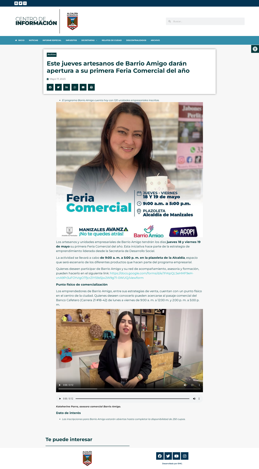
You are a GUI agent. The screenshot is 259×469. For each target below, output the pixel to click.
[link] (255, 49)
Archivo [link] (52, 54)
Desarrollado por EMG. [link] (172, 463)
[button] (50, 87)
